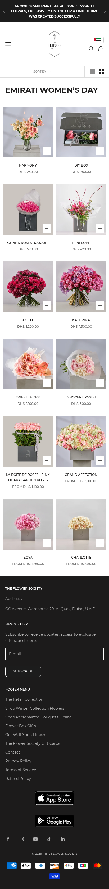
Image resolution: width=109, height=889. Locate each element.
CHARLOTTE (81, 557)
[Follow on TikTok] (49, 839)
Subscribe (23, 671)
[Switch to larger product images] (92, 71)
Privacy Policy (18, 761)
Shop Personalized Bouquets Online (38, 717)
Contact (12, 752)
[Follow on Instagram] (21, 839)
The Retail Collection (24, 699)
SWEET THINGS (28, 397)
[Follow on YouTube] (35, 839)
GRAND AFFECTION (81, 475)
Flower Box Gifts (20, 726)
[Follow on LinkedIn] (63, 839)
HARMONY (28, 165)
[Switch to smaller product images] (101, 71)
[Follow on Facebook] (8, 839)
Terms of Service (20, 769)
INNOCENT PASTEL (81, 397)
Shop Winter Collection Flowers (34, 708)
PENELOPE (81, 243)
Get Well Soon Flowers (26, 734)
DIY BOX (81, 165)
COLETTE (28, 320)
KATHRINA (81, 320)
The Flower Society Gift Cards (32, 743)
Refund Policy (18, 778)
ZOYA (28, 557)
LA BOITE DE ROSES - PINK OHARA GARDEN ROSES (28, 477)
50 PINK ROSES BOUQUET (28, 243)
